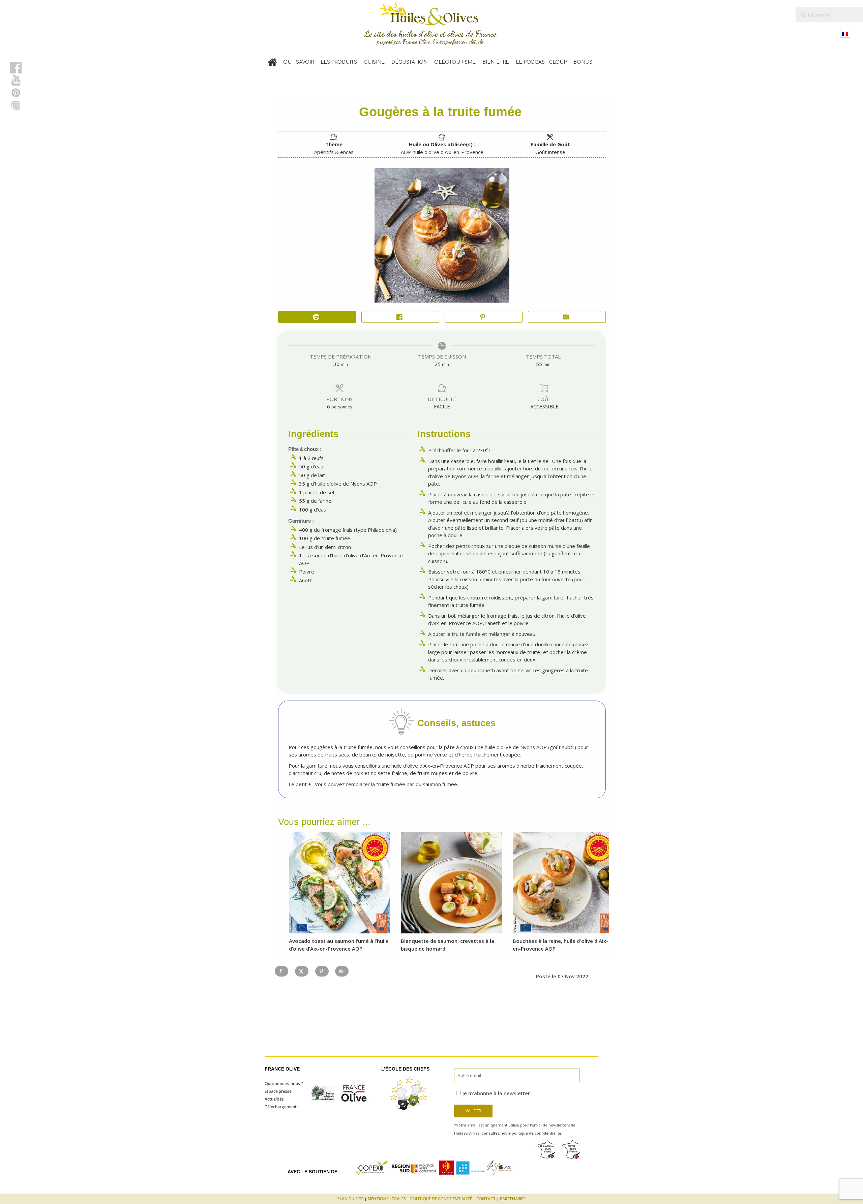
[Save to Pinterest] (322, 971)
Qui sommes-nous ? (284, 1083)
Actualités (274, 1099)
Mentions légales (387, 1199)
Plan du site (350, 1199)
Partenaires (513, 1199)
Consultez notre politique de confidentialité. (521, 1133)
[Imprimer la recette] (317, 317)
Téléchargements (282, 1107)
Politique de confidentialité (441, 1199)
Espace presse (278, 1091)
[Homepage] (272, 60)
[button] (484, 317)
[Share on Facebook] (400, 317)
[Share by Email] (567, 317)
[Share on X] (301, 971)
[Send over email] (342, 971)
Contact (486, 1199)
